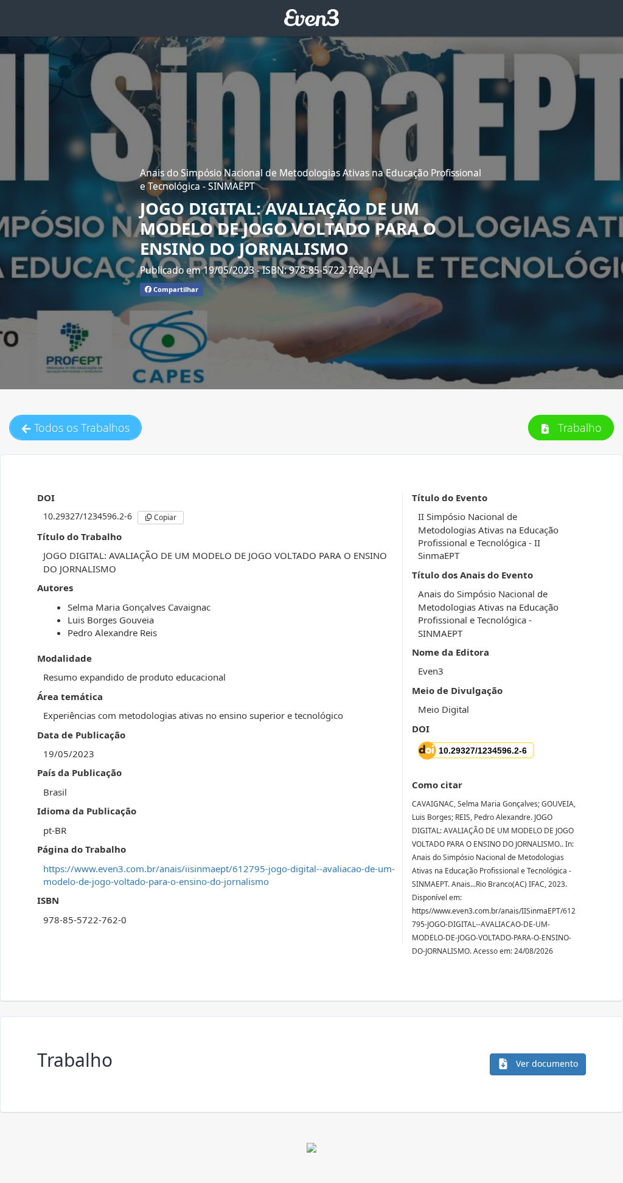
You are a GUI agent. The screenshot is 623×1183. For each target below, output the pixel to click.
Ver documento (545, 1063)
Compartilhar (174, 289)
